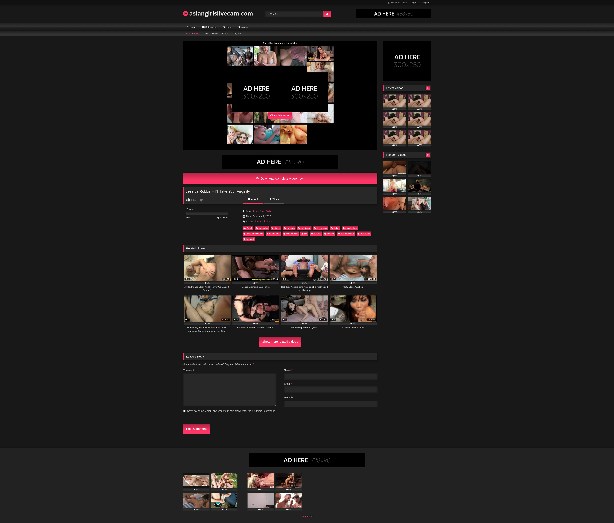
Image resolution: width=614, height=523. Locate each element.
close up (291, 228)
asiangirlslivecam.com (220, 13)
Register (426, 2)
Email (288, 383)
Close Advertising (280, 115)
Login (413, 2)
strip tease (365, 233)
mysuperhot (307, 516)
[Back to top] (604, 513)
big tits (277, 228)
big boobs (263, 228)
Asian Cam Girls (261, 211)
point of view (292, 233)
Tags (229, 27)
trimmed (250, 239)
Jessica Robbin (263, 221)
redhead (330, 233)
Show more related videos (280, 341)
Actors (244, 27)
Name (288, 370)
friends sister (351, 228)
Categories (210, 27)
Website (288, 397)
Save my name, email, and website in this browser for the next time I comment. (231, 411)
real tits (317, 233)
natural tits (274, 233)
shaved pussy (347, 233)
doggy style (322, 228)
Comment (188, 370)
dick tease (305, 228)
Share (275, 199)
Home (192, 27)
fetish (336, 228)
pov (305, 233)
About (254, 199)
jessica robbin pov (254, 233)
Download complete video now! (282, 178)
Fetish (197, 33)
